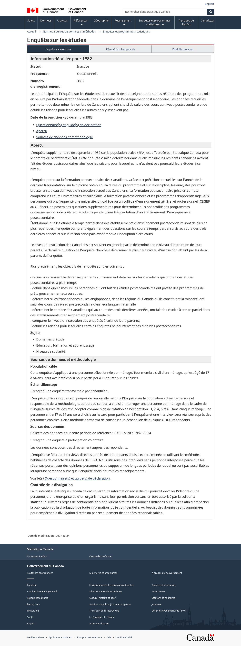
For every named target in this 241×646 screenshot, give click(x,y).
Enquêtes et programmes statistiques (126, 31)
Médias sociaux (35, 637)
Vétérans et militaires (163, 597)
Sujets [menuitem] (31, 20)
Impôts (31, 623)
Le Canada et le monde (102, 617)
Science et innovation (163, 585)
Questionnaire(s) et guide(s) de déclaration (68, 125)
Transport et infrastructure (104, 610)
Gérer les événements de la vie (169, 610)
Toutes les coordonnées (40, 572)
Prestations (33, 610)
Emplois (31, 585)
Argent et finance (99, 623)
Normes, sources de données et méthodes (69, 31)
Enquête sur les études (58, 49)
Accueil (31, 31)
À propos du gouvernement (167, 572)
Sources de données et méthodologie (64, 137)
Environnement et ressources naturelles (111, 585)
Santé (30, 617)
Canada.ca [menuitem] (207, 20)
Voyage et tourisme (37, 597)
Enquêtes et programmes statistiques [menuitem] (155, 22)
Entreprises (33, 604)
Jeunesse (156, 604)
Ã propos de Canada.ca (89, 637)
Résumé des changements (120, 49)
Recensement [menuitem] (123, 20)
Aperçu (41, 131)
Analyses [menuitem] (62, 20)
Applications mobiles (60, 637)
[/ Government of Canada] (56, 11)
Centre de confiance (100, 556)
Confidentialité (124, 637)
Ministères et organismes (103, 572)
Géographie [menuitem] (101, 20)
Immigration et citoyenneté (42, 591)
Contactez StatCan (37, 556)
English (209, 4)
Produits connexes (182, 49)
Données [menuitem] (45, 20)
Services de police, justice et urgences (110, 604)
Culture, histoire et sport (102, 597)
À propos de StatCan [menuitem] (186, 22)
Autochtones (158, 591)
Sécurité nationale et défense (105, 591)
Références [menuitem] (81, 20)
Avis (109, 637)
